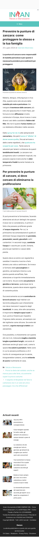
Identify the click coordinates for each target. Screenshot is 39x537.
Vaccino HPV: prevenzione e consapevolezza (19, 422)
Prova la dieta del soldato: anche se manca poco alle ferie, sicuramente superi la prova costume (18, 373)
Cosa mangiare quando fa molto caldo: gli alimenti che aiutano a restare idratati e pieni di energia (22, 435)
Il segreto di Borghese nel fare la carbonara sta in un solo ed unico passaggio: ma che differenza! (17, 383)
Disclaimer (32, 533)
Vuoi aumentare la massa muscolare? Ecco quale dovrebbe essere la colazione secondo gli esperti (22, 465)
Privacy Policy (23, 533)
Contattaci (33, 520)
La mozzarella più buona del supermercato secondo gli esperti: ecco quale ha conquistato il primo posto (22, 493)
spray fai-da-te (13, 133)
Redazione (14, 533)
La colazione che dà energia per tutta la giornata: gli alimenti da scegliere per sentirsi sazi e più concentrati (21, 450)
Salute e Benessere (13, 367)
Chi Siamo (6, 533)
